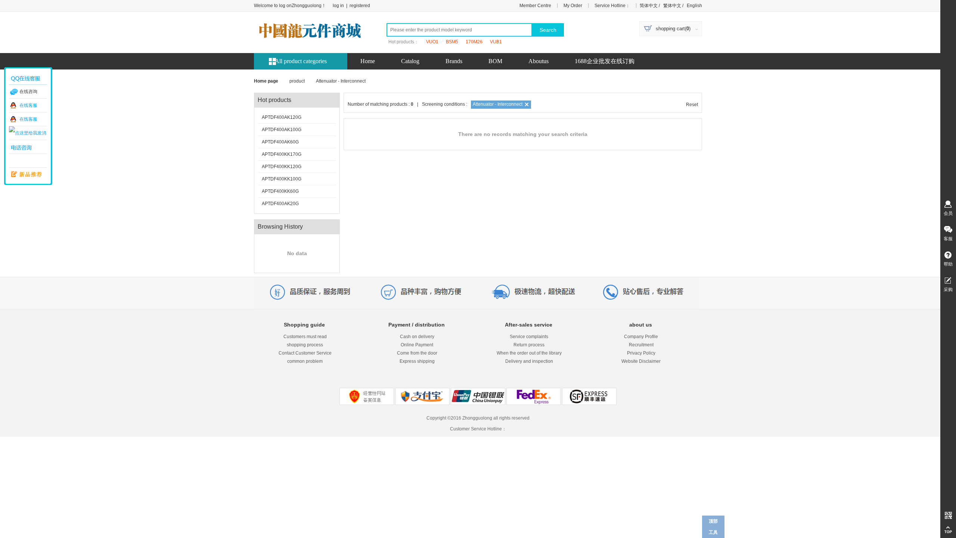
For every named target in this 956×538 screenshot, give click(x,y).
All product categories (301, 61)
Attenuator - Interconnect (497, 104)
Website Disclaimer (641, 361)
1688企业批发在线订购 (604, 61)
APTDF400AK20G (280, 203)
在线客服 (28, 105)
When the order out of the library (529, 353)
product (297, 81)
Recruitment (641, 344)
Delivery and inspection (529, 361)
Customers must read (305, 336)
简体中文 (648, 5)
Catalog (410, 61)
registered (360, 5)
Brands (454, 61)
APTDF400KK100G (281, 179)
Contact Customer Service (305, 353)
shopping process (305, 344)
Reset (692, 104)
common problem (305, 361)
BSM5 (452, 41)
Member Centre (535, 5)
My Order (573, 5)
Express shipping (417, 361)
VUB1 (496, 41)
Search (548, 30)
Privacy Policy (641, 353)
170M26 (474, 41)
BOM (495, 61)
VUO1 (432, 41)
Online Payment (417, 344)
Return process (528, 344)
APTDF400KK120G (281, 166)
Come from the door (417, 353)
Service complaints (529, 336)
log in (338, 5)
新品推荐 (24, 174)
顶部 (713, 521)
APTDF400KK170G (281, 154)
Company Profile (641, 336)
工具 (713, 532)
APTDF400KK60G (280, 191)
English (694, 5)
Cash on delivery (417, 336)
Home (367, 61)
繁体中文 (671, 5)
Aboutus (538, 61)
